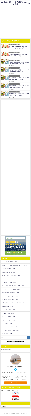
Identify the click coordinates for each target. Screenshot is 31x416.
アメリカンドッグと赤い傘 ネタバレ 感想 (11, 289)
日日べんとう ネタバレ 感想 (8, 313)
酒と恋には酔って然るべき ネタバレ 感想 (11, 275)
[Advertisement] (15, 22)
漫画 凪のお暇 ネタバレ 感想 (8, 272)
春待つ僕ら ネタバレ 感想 (7, 306)
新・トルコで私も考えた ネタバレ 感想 (10, 330)
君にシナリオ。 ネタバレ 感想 (8, 320)
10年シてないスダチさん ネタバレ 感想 (10, 278)
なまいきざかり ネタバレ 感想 (8, 309)
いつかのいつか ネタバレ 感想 (8, 268)
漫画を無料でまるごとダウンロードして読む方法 (13, 302)
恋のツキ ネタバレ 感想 (7, 333)
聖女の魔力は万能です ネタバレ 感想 (10, 299)
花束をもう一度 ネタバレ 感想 (8, 316)
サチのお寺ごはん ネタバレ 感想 (9, 282)
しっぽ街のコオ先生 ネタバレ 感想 (9, 326)
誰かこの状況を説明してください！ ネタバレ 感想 (13, 285)
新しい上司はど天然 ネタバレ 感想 (9, 261)
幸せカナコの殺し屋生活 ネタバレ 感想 (10, 292)
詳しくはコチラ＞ (15, 382)
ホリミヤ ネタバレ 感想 (7, 323)
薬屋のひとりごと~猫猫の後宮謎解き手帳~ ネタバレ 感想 (15, 265)
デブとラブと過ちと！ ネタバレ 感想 (10, 296)
